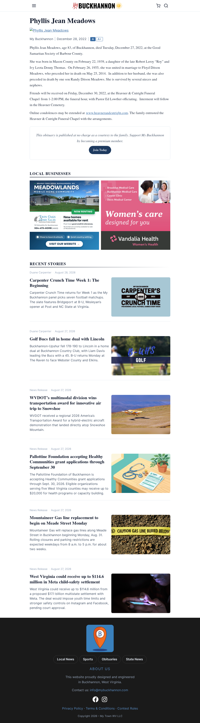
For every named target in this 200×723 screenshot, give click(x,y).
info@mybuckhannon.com (109, 690)
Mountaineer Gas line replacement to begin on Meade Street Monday (64, 520)
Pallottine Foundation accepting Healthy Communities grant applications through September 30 (67, 461)
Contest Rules (127, 708)
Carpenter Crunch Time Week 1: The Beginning (64, 283)
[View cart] (158, 6)
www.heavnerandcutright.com (107, 112)
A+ (99, 39)
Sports (88, 659)
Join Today (100, 150)
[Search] (166, 5)
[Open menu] (34, 5)
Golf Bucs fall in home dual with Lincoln (67, 339)
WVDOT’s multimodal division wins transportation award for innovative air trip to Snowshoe (65, 402)
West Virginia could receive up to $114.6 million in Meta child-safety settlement (67, 579)
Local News (65, 659)
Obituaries (109, 659)
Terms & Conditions (100, 708)
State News (134, 659)
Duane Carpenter (40, 272)
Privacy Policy (72, 708)
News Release (38, 390)
